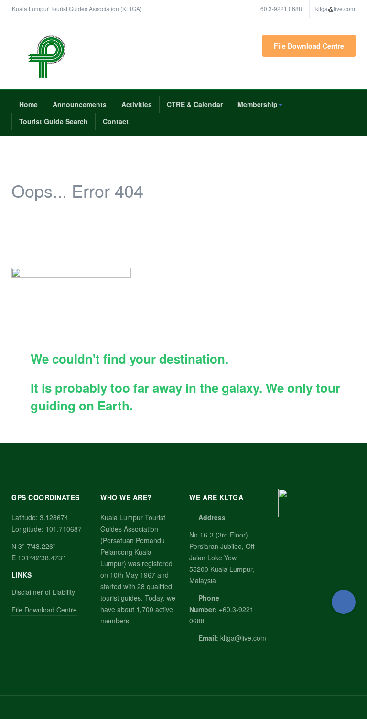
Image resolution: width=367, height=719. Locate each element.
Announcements (80, 104)
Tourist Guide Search (53, 121)
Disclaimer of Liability (43, 592)
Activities (136, 104)
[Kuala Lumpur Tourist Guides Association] (46, 56)
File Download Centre (309, 46)
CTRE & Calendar (195, 104)
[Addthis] (344, 602)
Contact (116, 121)
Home (28, 104)
